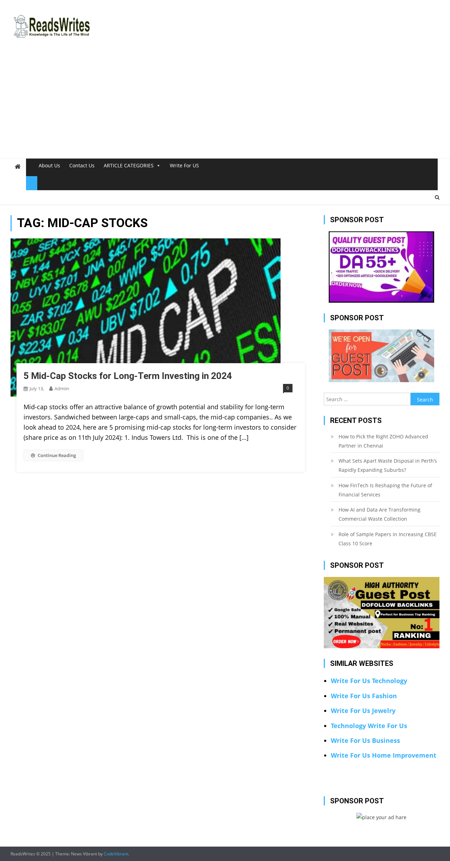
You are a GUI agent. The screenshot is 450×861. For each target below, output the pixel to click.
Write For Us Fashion (364, 696)
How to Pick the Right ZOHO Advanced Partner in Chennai (383, 441)
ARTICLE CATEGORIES (129, 165)
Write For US (184, 165)
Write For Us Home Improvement (383, 755)
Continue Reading (57, 455)
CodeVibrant (116, 854)
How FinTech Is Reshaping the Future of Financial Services (385, 490)
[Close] (31, 183)
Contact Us (82, 165)
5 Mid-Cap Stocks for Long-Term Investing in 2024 (128, 376)
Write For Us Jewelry (363, 710)
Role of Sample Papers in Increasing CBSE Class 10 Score (388, 539)
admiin (61, 388)
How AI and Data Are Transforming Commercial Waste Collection (379, 514)
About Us (49, 165)
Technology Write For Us (369, 725)
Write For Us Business (365, 740)
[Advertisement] (225, 105)
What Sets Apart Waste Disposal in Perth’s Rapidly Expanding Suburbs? (388, 465)
